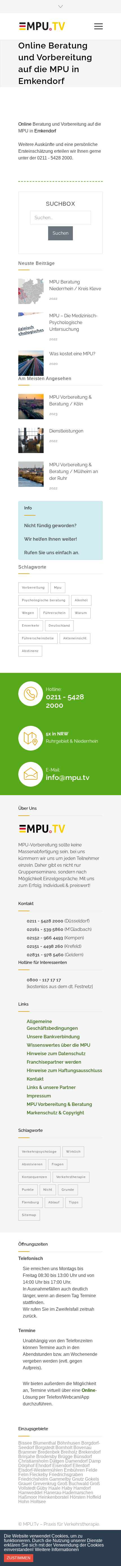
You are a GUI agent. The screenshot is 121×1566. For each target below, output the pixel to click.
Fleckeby (39, 1474)
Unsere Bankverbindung (53, 1036)
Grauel (25, 1483)
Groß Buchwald (73, 1483)
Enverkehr (30, 625)
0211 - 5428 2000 (45, 921)
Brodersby (46, 1456)
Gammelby (60, 1479)
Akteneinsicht (75, 638)
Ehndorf (43, 1465)
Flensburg (30, 1202)
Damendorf (76, 1461)
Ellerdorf (81, 1465)
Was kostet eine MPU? (72, 353)
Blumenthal (44, 1443)
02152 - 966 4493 (45, 938)
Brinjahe (26, 1456)
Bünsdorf (83, 1456)
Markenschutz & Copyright (55, 1112)
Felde (91, 1470)
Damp (95, 1461)
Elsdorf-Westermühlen (40, 1470)
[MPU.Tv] (56, 26)
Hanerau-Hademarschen (68, 1492)
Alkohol (81, 600)
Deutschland (59, 625)
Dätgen (57, 1461)
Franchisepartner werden (54, 1062)
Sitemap (29, 1215)
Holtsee (38, 1501)
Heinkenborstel (53, 1497)
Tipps (74, 1202)
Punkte (28, 1190)
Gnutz (78, 1479)
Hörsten (78, 1497)
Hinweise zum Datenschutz (56, 1053)
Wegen (28, 613)
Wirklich (73, 1152)
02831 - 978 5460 (45, 954)
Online (88, 1390)
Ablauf (54, 1202)
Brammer (27, 1452)
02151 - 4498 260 (45, 946)
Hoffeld (94, 1497)
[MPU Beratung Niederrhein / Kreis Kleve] (31, 291)
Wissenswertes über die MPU (58, 1045)
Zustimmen (18, 1558)
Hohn (23, 1501)
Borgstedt (44, 1447)
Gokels (92, 1479)
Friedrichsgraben (66, 1474)
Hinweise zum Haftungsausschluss (64, 1070)
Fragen (58, 1164)
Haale (54, 1488)
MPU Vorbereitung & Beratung (59, 1104)
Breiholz (69, 1452)
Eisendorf (61, 1465)
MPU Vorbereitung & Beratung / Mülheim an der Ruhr (73, 471)
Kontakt (35, 1079)
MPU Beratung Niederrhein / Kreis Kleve (75, 285)
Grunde (68, 1190)
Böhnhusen (68, 1443)
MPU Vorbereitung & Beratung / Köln (70, 400)
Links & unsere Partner (51, 1087)
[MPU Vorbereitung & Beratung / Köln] (31, 406)
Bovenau (82, 1447)
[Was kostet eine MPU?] (31, 363)
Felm (23, 1474)
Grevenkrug (44, 1483)
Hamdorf (82, 1488)
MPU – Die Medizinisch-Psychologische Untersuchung (73, 322)
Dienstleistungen (66, 431)
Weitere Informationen (57, 1549)
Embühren (74, 1470)
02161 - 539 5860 (45, 929)
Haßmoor (27, 1497)
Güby (42, 1488)
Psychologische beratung (44, 600)
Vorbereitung (33, 587)
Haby (67, 1488)
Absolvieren (32, 1164)
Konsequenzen (34, 1177)
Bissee (25, 1443)
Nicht (47, 1190)
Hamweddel (30, 1492)
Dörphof (26, 1465)
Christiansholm (33, 1461)
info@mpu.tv (67, 777)
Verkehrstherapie (71, 1177)
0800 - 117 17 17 (44, 979)
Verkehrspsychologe (39, 1152)
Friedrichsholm (33, 1479)
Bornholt (63, 1447)
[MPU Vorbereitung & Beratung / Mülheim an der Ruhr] (31, 474)
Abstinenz (30, 651)
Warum (81, 613)
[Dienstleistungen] (31, 440)
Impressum (39, 1096)
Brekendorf (89, 1452)
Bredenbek (49, 1452)
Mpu (58, 587)
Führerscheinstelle (38, 638)
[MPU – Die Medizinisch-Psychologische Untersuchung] (31, 325)
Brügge (65, 1456)
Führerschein (54, 613)
